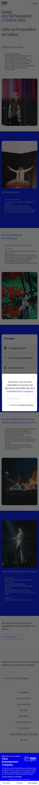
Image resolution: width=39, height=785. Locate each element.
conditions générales (25, 405)
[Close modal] (34, 377)
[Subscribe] (32, 398)
